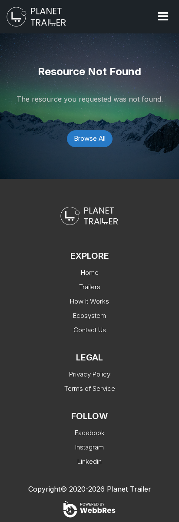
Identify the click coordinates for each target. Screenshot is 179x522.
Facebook (90, 433)
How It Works (89, 301)
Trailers (89, 287)
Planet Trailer (129, 489)
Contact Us (89, 330)
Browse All (90, 138)
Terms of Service (89, 388)
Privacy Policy (89, 374)
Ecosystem (89, 315)
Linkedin (89, 461)
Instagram (89, 447)
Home (90, 272)
